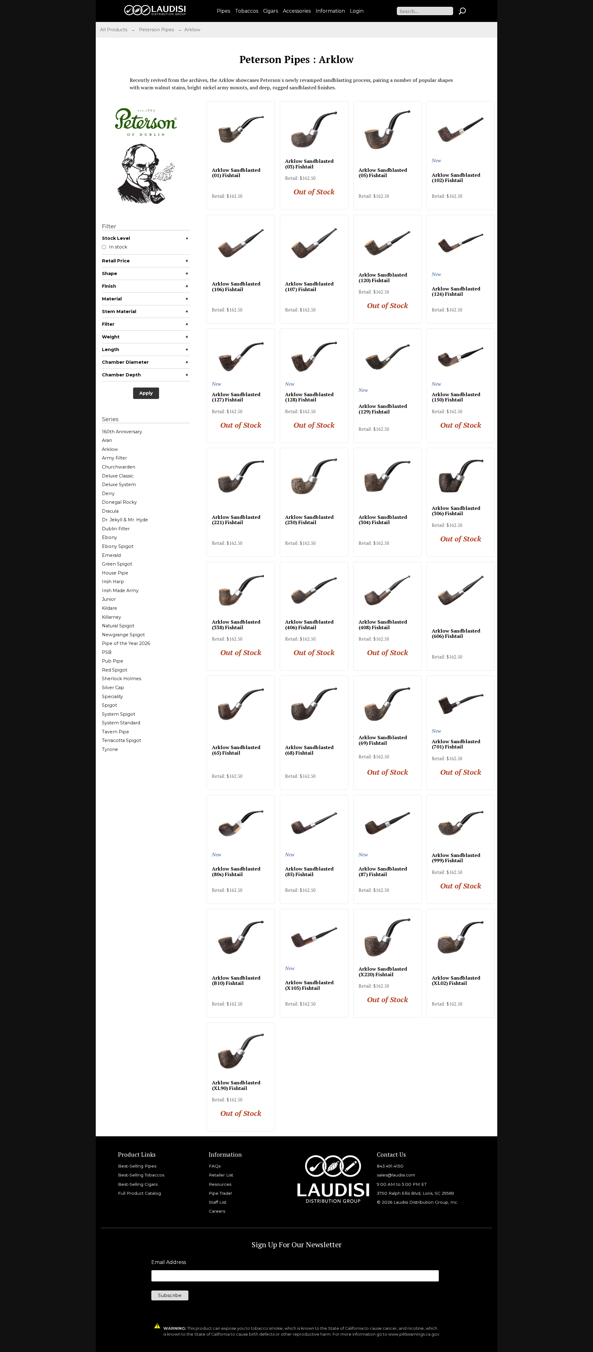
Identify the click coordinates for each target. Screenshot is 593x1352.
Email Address (168, 1262)
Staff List (217, 1202)
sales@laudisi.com (396, 1174)
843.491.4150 (390, 1165)
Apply (146, 393)
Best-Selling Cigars (138, 1184)
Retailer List (221, 1174)
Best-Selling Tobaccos (141, 1174)
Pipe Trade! (220, 1193)
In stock (118, 247)
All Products (113, 29)
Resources (220, 1184)
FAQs (215, 1165)
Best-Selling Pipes (137, 1165)
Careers (217, 1211)
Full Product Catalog (139, 1193)
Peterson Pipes (156, 29)
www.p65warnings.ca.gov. (414, 1334)
